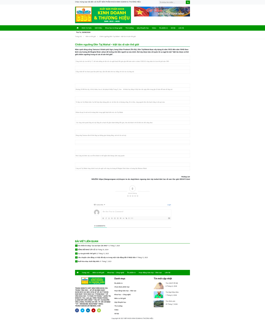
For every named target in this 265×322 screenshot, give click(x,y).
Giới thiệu (98, 28)
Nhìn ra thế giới (98, 272)
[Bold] (103, 218)
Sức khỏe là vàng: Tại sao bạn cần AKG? (93, 246)
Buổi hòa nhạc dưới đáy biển (88, 261)
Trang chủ (85, 272)
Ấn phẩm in (163, 28)
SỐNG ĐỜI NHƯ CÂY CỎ (86, 249)
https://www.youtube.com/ (93, 310)
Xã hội (173, 28)
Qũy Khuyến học (143, 28)
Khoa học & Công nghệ (113, 28)
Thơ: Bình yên (170, 301)
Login (169, 205)
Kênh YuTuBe (87, 28)
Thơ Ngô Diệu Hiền (172, 292)
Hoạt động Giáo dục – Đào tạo (150, 272)
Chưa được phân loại (121, 287)
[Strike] (111, 218)
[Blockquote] (120, 218)
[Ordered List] (114, 218)
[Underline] (109, 218)
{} (129, 218)
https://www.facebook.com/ (77, 310)
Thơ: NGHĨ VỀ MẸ (172, 283)
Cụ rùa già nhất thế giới (87, 253)
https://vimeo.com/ (99, 310)
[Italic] (106, 218)
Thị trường (129, 28)
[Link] (126, 218)
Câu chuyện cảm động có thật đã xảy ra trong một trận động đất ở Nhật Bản (107, 257)
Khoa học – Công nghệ (115, 272)
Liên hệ (181, 28)
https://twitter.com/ (82, 310)
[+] (132, 218)
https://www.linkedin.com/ (88, 310)
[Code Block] (123, 218)
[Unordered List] (117, 218)
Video (154, 28)
